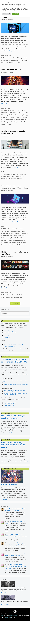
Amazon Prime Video (14, 58)
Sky (15, 62)
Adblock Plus (6, 229)
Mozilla (5, 226)
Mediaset (15, 60)
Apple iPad (21, 112)
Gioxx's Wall (11, 615)
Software (23, 242)
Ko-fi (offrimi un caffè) (10, 333)
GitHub (18, 231)
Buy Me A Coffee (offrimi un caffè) (13, 344)
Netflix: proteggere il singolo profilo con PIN (13, 132)
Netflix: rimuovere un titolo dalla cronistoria (14, 253)
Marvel (3, 119)
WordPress (15, 615)
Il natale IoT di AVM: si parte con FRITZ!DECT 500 (13, 383)
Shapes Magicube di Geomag (9, 391)
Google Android (8, 60)
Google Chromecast (15, 117)
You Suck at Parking (9, 484)
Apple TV (8, 115)
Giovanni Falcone (5, 604)
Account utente (7, 174)
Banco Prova (6, 108)
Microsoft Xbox (20, 119)
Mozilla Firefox (17, 235)
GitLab (22, 231)
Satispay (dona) (7, 335)
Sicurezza (22, 176)
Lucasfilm (24, 117)
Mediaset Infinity (23, 60)
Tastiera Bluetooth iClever (9, 405)
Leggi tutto (12, 51)
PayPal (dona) (7, 337)
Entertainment (7, 55)
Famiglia (8, 176)
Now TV (8, 62)
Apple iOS (15, 112)
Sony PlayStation (16, 122)
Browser (3, 176)
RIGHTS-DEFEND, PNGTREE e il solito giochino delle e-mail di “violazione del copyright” (15, 566)
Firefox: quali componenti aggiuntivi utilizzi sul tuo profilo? (14, 187)
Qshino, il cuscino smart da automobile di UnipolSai (14, 390)
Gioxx (2, 615)
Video (20, 178)
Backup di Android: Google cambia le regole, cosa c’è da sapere (13, 444)
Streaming (20, 62)
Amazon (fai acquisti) (9, 331)
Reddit (10, 240)
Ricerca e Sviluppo (18, 240)
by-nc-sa (5, 617)
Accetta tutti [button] (15, 13)
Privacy (9, 238)
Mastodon (9, 617)
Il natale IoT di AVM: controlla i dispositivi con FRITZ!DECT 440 (14, 360)
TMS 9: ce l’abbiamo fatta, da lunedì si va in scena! (13, 417)
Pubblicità (14, 238)
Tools (20, 245)
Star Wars (24, 122)
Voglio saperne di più (10, 11)
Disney (20, 115)
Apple (22, 58)
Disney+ (25, 115)
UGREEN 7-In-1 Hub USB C (9, 403)
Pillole (12, 62)
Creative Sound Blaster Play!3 (9, 402)
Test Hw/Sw (15, 245)
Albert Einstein (4, 592)
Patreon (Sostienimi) (9, 346)
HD (27, 233)
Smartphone (7, 122)
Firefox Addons (11, 231)
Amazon (5, 58)
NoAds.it (3, 238)
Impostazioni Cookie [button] (7, 13)
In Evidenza (4, 235)
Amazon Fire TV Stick (14, 110)
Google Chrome (10, 233)
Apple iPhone (22, 174)
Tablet (9, 124)
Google (3, 233)
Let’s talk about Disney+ (11, 69)
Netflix (3, 62)
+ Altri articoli (15, 303)
